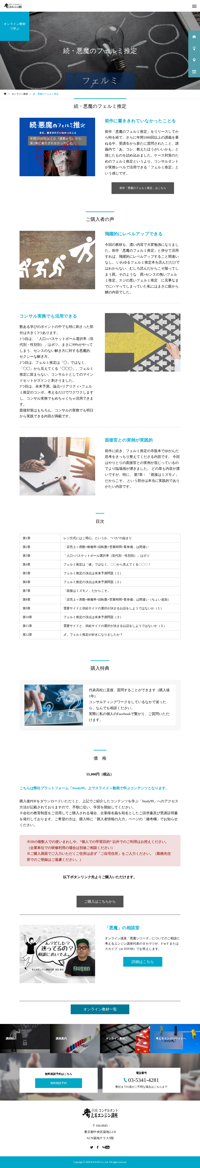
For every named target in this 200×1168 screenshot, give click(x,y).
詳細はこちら (143, 962)
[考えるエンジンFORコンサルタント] (13, 6)
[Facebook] (98, 1147)
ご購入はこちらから (100, 901)
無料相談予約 (58, 1083)
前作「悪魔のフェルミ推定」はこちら (143, 188)
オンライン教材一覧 (100, 1009)
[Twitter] (92, 1147)
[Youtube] (106, 1147)
